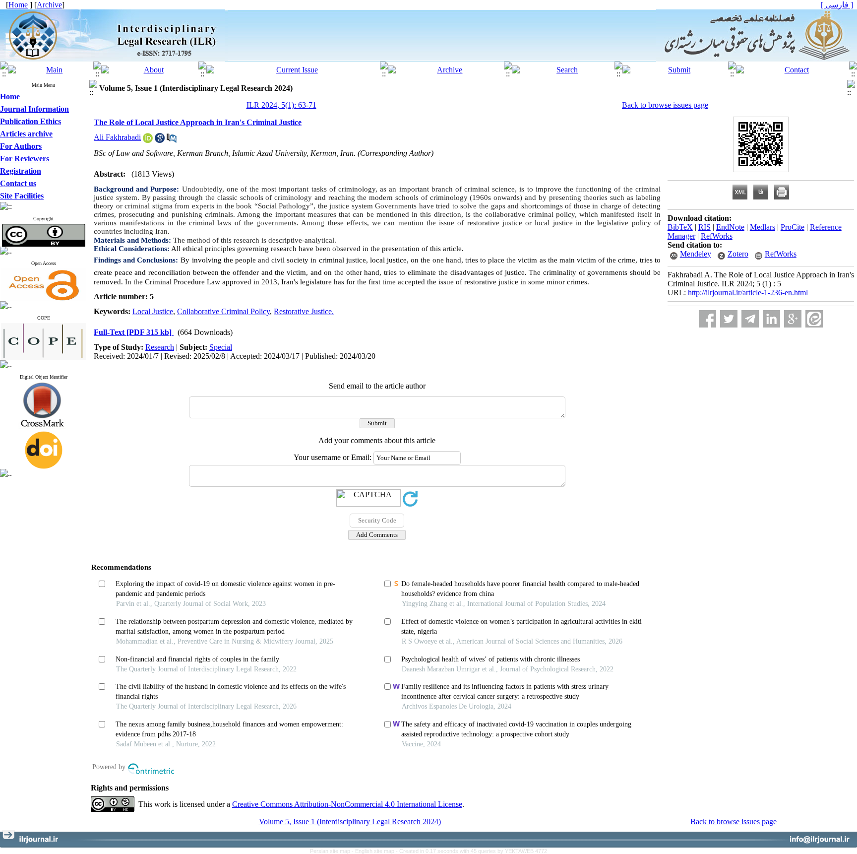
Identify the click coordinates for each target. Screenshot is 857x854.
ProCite (792, 227)
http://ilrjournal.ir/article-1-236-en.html (748, 292)
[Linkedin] (771, 319)
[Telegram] (750, 319)
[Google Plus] (792, 319)
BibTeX (680, 227)
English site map (375, 851)
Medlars (762, 227)
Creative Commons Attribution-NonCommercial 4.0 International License (347, 804)
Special (220, 347)
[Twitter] (728, 319)
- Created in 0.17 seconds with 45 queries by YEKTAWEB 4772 (471, 851)
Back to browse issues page (665, 105)
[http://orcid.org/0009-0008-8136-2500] (148, 140)
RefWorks (717, 236)
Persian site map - (332, 851)
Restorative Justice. (304, 311)
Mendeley (695, 254)
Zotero (738, 254)
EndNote (730, 227)
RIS (704, 227)
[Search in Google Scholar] (160, 140)
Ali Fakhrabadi (117, 137)
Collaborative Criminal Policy (223, 311)
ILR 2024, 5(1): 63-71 (281, 105)
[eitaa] (814, 319)
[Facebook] (707, 319)
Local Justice (152, 311)
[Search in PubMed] (172, 140)
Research (159, 347)
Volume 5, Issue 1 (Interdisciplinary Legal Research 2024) (350, 821)
